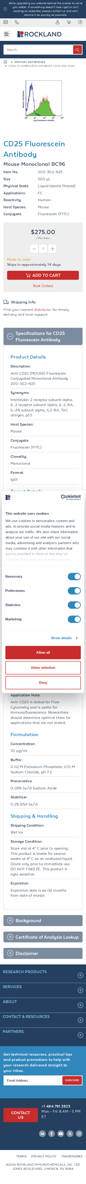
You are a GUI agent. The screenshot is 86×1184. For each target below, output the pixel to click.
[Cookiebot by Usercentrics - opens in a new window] (61, 497)
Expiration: (20, 883)
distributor (43, 309)
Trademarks (72, 1156)
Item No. (11, 172)
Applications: (14, 193)
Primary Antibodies (29, 62)
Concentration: (23, 744)
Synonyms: (20, 392)
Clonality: (19, 456)
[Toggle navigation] (6, 34)
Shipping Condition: (27, 825)
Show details (61, 638)
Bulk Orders (43, 286)
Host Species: (15, 207)
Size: (7, 179)
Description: (21, 366)
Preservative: (22, 781)
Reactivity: (12, 200)
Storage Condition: (27, 841)
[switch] (74, 590)
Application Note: (26, 695)
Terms (21, 1156)
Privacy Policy (43, 1156)
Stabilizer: (19, 797)
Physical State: (16, 186)
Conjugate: (12, 214)
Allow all (43, 652)
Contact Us (20, 1115)
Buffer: (16, 760)
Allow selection (43, 668)
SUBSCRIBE (72, 1080)
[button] (80, 22)
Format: (17, 472)
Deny (43, 682)
